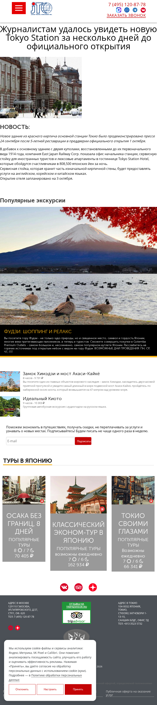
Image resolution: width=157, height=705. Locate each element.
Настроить (50, 689)
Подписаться (84, 441)
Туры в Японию (27, 460)
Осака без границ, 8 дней (23, 523)
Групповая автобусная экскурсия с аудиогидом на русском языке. (65, 406)
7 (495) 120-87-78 (127, 4)
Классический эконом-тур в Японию (78, 532)
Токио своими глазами (133, 523)
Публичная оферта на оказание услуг (128, 693)
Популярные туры (24, 542)
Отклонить (22, 689)
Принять (78, 689)
